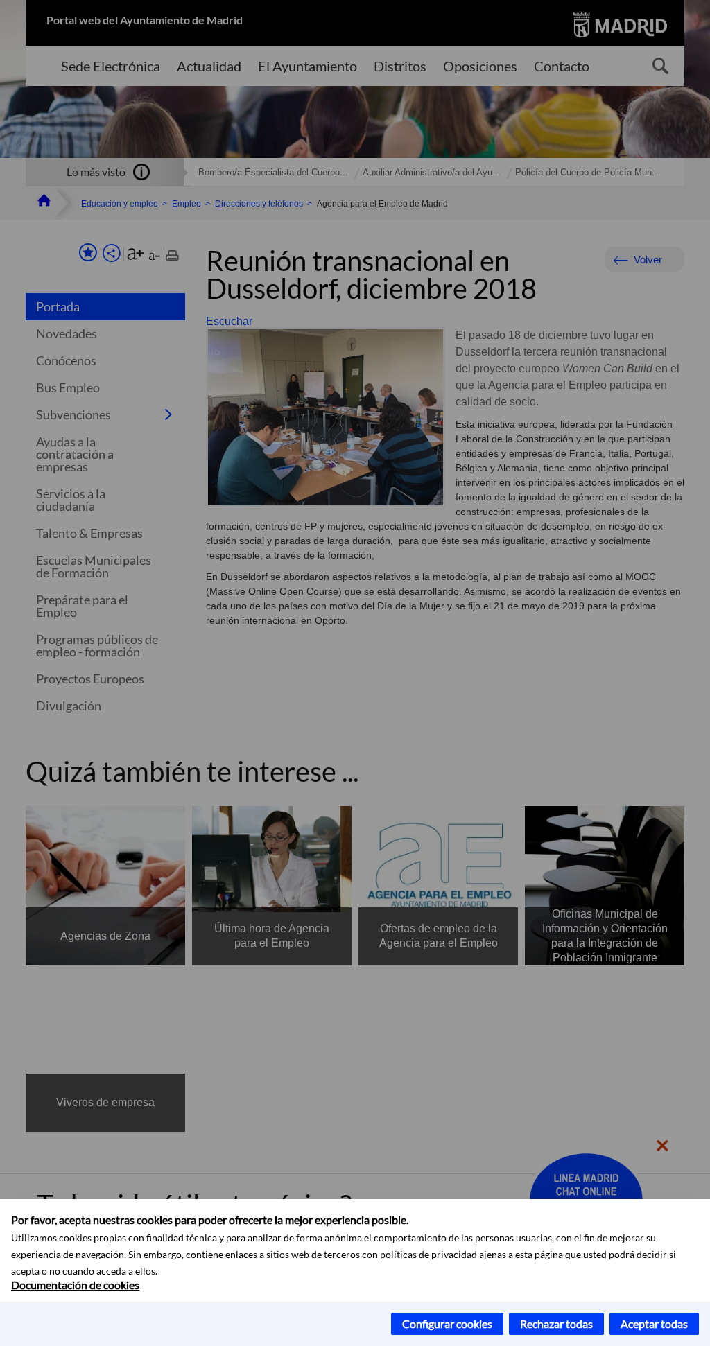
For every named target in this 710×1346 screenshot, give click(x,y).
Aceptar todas (654, 1323)
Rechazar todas (556, 1323)
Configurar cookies (447, 1323)
